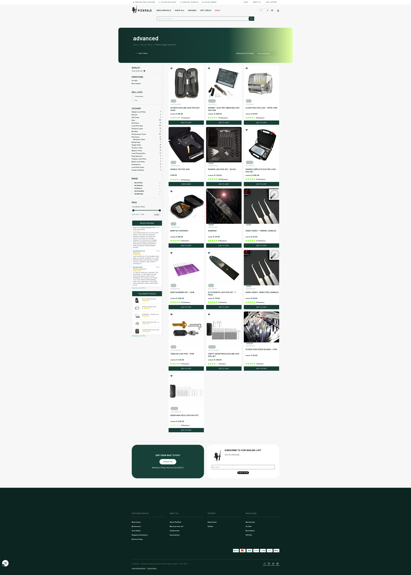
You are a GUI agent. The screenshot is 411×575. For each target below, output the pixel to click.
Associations (175, 535)
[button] (167, 461)
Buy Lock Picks (146, 45)
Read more (186, 184)
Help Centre (136, 522)
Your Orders (136, 531)
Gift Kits (249, 535)
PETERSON (138, 185)
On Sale (135, 80)
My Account (136, 526)
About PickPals (175, 522)
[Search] (251, 18)
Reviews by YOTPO (138, 288)
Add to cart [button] (186, 122)
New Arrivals (250, 522)
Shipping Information (140, 535)
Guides (210, 526)
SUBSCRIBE (243, 473)
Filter (157, 214)
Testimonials (174, 531)
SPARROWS (138, 194)
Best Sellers (136, 83)
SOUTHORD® (139, 191)
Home (135, 45)
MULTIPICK (138, 183)
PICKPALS (138, 188)
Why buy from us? (177, 526)
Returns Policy (137, 539)
